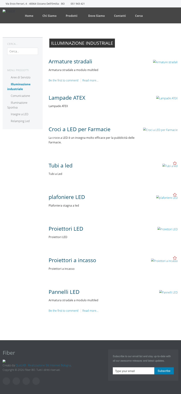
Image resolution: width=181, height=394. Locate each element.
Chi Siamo (49, 16)
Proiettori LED (66, 228)
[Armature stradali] (165, 62)
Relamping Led (20, 121)
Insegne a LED (19, 114)
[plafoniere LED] (167, 197)
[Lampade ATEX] (167, 98)
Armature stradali (70, 61)
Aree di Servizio (20, 77)
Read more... (90, 80)
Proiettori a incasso (72, 260)
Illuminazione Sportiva (17, 105)
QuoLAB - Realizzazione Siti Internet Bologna (43, 365)
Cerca (139, 16)
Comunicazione (20, 96)
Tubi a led (60, 165)
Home (29, 16)
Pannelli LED (64, 291)
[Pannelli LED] (168, 292)
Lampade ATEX (67, 97)
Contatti (120, 16)
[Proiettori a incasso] (164, 260)
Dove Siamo (96, 16)
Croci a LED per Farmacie (79, 129)
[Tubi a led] (170, 166)
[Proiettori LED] (167, 229)
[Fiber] (12, 13)
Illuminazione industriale (18, 86)
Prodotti (72, 16)
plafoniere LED (67, 197)
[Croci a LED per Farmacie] (160, 130)
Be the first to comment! (64, 80)
